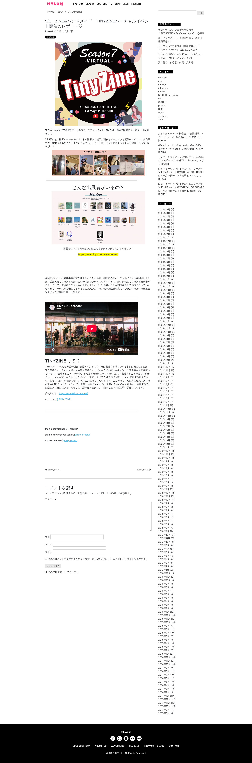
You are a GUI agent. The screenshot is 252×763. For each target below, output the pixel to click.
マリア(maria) (74, 11)
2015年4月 (164, 643)
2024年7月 (164, 258)
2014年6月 (164, 678)
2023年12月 (164, 282)
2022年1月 (164, 363)
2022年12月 (164, 324)
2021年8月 (164, 380)
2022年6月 (164, 345)
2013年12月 (164, 699)
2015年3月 (164, 646)
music (161, 91)
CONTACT (174, 746)
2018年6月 (164, 513)
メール (48, 544)
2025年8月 (164, 212)
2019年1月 (163, 489)
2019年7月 (164, 468)
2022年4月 (164, 352)
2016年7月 (164, 590)
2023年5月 (164, 307)
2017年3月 (164, 562)
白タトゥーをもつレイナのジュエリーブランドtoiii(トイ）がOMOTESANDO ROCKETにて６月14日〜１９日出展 (181, 172)
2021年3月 (164, 398)
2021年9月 (164, 377)
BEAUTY (90, 4)
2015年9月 (164, 625)
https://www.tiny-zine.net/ (73, 393)
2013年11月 (164, 702)
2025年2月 (164, 233)
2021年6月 (164, 387)
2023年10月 (164, 289)
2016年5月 (164, 597)
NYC (160, 98)
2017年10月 (164, 541)
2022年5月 (164, 349)
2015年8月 (164, 629)
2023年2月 (164, 317)
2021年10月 (164, 373)
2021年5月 (164, 391)
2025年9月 (164, 209)
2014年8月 (164, 671)
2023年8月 (164, 296)
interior (162, 84)
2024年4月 (164, 268)
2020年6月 (164, 429)
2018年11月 (164, 496)
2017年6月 (164, 552)
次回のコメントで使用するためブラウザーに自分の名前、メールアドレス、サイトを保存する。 (98, 558)
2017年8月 (164, 545)
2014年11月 (164, 660)
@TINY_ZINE (64, 399)
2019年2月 (164, 485)
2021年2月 (164, 401)
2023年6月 (164, 303)
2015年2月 (164, 650)
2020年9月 (164, 419)
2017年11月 (164, 538)
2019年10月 (164, 457)
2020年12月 (164, 408)
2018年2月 (164, 527)
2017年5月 (164, 555)
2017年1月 (163, 569)
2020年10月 (164, 415)
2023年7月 (164, 300)
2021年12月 (164, 366)
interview (163, 88)
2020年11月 (164, 412)
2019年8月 (164, 464)
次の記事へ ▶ (144, 469)
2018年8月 (164, 506)
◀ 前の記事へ (52, 469)
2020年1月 (164, 447)
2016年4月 (164, 601)
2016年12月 (164, 573)
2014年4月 (164, 685)
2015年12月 (164, 615)
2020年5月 (164, 433)
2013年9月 (164, 709)
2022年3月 (164, 356)
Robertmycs (194, 160)
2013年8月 (164, 713)
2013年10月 (164, 706)
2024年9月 (164, 251)
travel (161, 112)
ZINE (160, 119)
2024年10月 (164, 247)
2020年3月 (164, 440)
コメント (51, 499)
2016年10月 (164, 580)
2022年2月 (164, 359)
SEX (160, 109)
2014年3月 (164, 688)
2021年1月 (163, 405)
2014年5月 (164, 681)
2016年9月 (164, 583)
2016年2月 (164, 608)
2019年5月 (164, 475)
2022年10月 (164, 331)
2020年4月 (164, 436)
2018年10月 (164, 499)
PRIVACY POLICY (154, 746)
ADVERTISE (117, 746)
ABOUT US (101, 746)
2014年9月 (164, 667)
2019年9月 (164, 461)
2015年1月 (163, 653)
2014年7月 (164, 674)
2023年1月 (164, 321)
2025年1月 (164, 237)
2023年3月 (164, 314)
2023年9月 (164, 293)
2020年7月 (164, 426)
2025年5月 (164, 223)
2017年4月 (164, 559)
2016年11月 (164, 576)
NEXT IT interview (168, 95)
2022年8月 (164, 338)
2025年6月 (164, 219)
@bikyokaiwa (70, 440)
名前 (47, 536)
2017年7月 (163, 548)
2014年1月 (163, 695)
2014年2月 (164, 692)
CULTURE (102, 4)
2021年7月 (164, 384)
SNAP (117, 4)
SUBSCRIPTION (81, 746)
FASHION (78, 4)
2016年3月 (164, 604)
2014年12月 (164, 657)
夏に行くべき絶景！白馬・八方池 (175, 62)
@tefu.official (82, 434)
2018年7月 (164, 510)
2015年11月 (164, 618)
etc (160, 81)
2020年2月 (164, 443)
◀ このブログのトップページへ (61, 571)
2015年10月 (164, 622)
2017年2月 (164, 566)
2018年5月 (164, 517)
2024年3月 (164, 272)
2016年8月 (164, 587)
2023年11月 (164, 286)
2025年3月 (164, 230)
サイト (48, 551)
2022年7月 (164, 342)
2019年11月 (164, 454)
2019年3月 (164, 482)
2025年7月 (164, 216)
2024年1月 (164, 279)
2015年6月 (164, 636)
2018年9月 (164, 503)
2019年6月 (164, 471)
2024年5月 (164, 265)
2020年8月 (164, 422)
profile (161, 105)
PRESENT (136, 4)
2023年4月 (164, 310)
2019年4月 (164, 478)
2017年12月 (164, 534)
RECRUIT (134, 746)
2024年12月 (164, 240)
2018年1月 (163, 531)
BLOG (126, 4)
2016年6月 (164, 594)
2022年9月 (164, 335)
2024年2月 (164, 275)
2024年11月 (164, 244)
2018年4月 (164, 520)
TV (110, 4)
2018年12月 (164, 492)
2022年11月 (164, 328)
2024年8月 (164, 254)
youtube (162, 116)
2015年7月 (164, 632)
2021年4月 (164, 394)
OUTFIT (162, 102)
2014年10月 (164, 664)
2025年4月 (164, 226)
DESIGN (162, 77)
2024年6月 (164, 261)
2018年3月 (164, 524)
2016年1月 (163, 611)
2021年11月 (164, 370)
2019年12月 (164, 450)
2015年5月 (164, 639)
